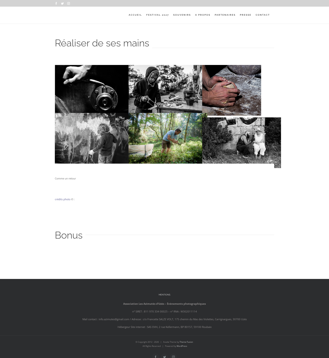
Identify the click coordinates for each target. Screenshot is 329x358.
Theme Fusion (186, 341)
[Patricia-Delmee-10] (241, 120)
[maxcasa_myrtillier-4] (168, 115)
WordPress (182, 346)
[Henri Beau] (231, 67)
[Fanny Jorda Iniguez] (94, 67)
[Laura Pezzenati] (168, 67)
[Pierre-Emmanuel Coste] (94, 115)
